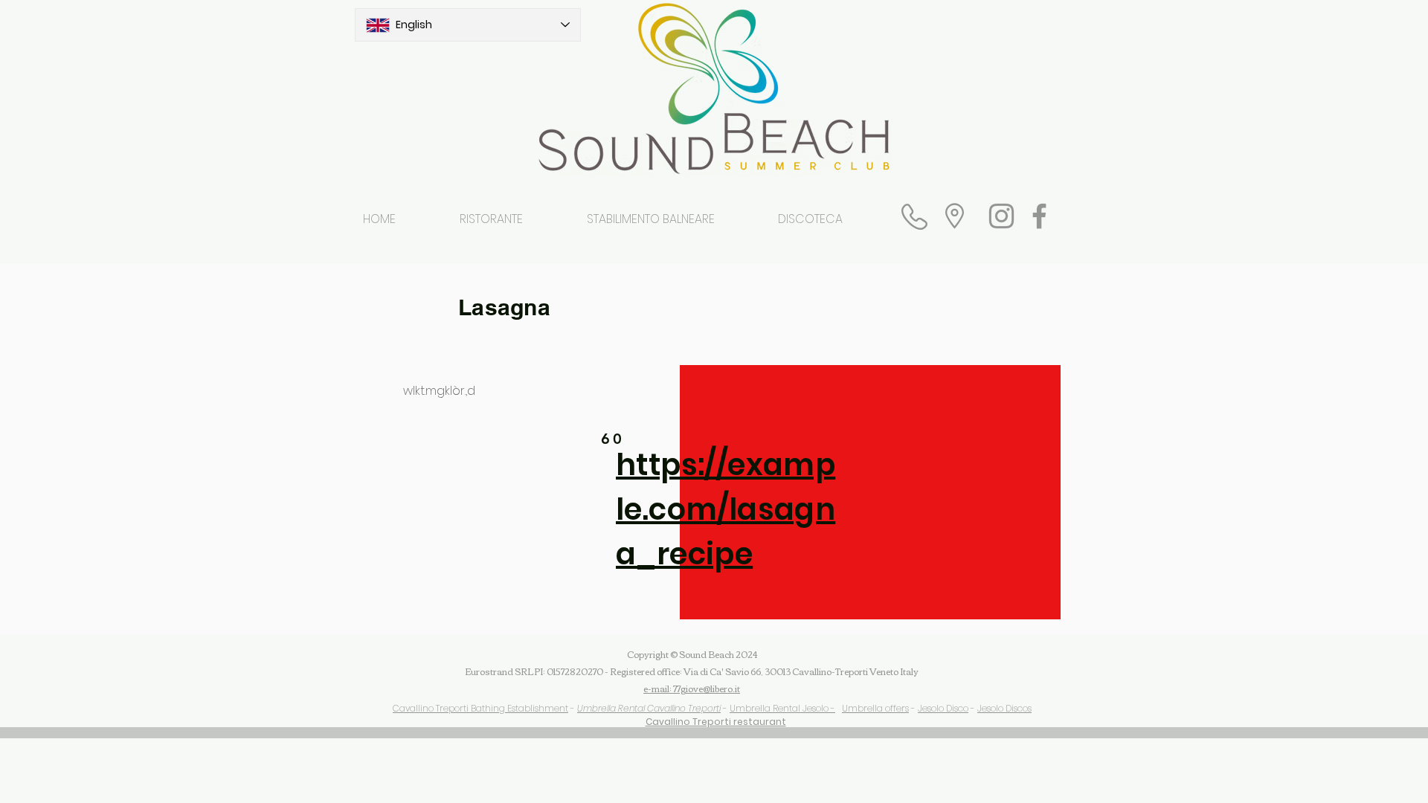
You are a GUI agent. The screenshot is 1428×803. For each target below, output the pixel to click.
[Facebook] (1039, 216)
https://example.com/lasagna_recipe (725, 509)
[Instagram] (1001, 216)
